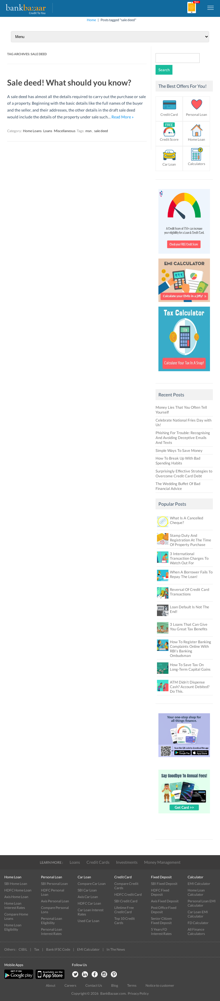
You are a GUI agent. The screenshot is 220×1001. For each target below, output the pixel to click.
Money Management (162, 862)
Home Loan (196, 139)
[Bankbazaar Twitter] (75, 974)
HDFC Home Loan (18, 890)
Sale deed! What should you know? (69, 82)
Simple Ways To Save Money (179, 450)
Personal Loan (196, 114)
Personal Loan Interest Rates (51, 931)
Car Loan (169, 164)
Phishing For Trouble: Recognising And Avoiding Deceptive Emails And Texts (183, 437)
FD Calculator (198, 923)
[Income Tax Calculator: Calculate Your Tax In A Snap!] (184, 372)
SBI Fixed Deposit (164, 883)
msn (88, 131)
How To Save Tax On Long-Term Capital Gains (190, 667)
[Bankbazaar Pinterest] (114, 974)
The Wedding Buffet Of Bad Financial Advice (178, 486)
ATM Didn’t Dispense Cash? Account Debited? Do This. (189, 687)
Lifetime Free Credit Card (124, 909)
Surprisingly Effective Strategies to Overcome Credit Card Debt (184, 473)
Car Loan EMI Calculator (198, 914)
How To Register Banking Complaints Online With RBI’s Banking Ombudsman (190, 648)
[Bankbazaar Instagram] (104, 974)
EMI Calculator (199, 883)
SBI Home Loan (15, 883)
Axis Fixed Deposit (164, 901)
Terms (131, 985)
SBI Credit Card (126, 901)
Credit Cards (98, 862)
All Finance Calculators (196, 931)
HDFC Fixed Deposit (160, 892)
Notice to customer (160, 985)
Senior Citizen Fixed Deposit (161, 920)
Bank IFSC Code (58, 949)
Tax (36, 949)
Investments (127, 862)
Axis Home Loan (16, 897)
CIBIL (23, 949)
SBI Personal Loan (54, 883)
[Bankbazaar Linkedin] (85, 974)
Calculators (196, 164)
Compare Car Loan (92, 883)
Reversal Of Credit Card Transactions (189, 591)
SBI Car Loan (87, 890)
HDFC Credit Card (128, 894)
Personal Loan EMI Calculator (202, 903)
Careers (70, 985)
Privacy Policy (138, 993)
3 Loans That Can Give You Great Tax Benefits (188, 626)
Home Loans (32, 131)
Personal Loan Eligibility (51, 920)
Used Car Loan (88, 921)
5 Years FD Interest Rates (161, 931)
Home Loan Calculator (196, 892)
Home (91, 20)
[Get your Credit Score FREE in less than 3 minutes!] (184, 255)
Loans (47, 131)
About (50, 985)
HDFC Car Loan (89, 903)
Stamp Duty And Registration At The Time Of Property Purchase (190, 540)
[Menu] (211, 7)
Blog (114, 985)
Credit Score (169, 139)
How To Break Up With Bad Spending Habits (178, 460)
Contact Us (93, 985)
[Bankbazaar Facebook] (94, 974)
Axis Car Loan (88, 897)
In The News (116, 949)
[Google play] (19, 978)
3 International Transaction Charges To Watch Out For (189, 558)
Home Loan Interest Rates (14, 905)
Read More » (122, 116)
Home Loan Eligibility (12, 927)
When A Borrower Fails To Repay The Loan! (191, 574)
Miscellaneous (64, 131)
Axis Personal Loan (55, 901)
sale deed (101, 131)
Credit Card (169, 114)
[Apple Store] (49, 978)
